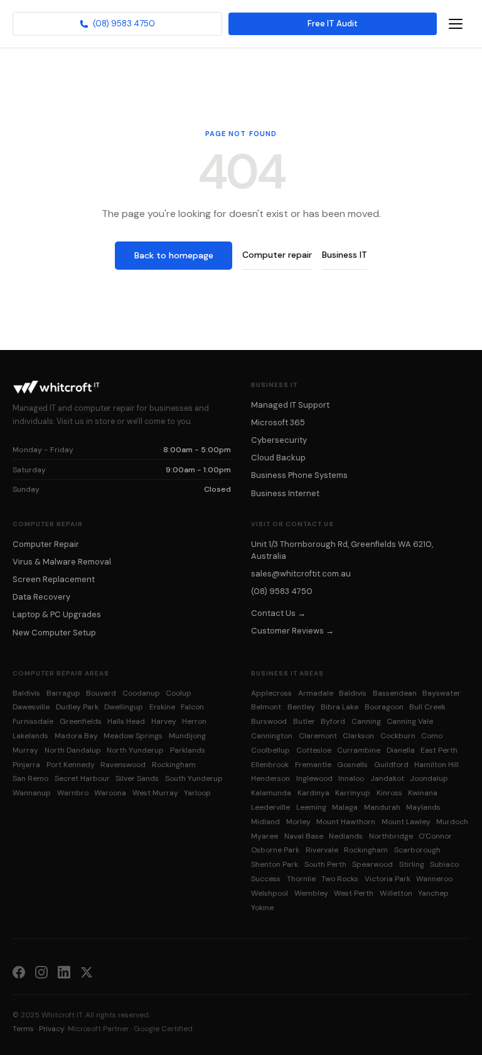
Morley (298, 822)
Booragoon (384, 707)
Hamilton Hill (436, 765)
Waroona (110, 793)
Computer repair (277, 254)
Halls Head (126, 721)
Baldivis (26, 693)
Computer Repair (46, 544)
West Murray (155, 793)
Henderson (270, 778)
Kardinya (313, 793)
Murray (25, 750)
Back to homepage (173, 255)
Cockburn (397, 736)
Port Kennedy (70, 765)
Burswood (269, 721)
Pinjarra (26, 765)
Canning (366, 721)
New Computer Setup (54, 632)
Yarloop (197, 793)
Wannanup (32, 793)
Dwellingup (123, 707)
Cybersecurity (279, 440)
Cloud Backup (278, 457)
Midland (265, 822)
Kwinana (422, 793)
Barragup (63, 693)
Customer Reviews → (292, 630)
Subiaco (444, 864)
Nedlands (346, 836)
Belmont (266, 707)
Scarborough (417, 850)
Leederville (270, 807)
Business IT (344, 254)
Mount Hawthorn (345, 822)
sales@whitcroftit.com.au (301, 573)
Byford (333, 721)
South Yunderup (194, 778)
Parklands (187, 750)
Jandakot (387, 778)
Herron (194, 721)
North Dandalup (73, 750)
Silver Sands (137, 778)
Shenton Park (274, 864)
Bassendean (395, 693)
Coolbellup (270, 750)
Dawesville (31, 707)
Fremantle (313, 765)
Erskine (162, 707)
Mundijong (187, 736)
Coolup (178, 693)
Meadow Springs (133, 736)
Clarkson (358, 736)
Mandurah (382, 807)
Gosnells (352, 765)
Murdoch (452, 822)
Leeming (311, 807)
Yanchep (433, 893)
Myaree (264, 836)
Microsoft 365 (278, 422)
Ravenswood (123, 765)
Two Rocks (339, 879)
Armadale (315, 693)
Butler (304, 721)
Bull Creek (427, 707)
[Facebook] (19, 971)
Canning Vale (410, 721)
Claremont (318, 736)
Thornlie (301, 879)
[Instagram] (41, 971)
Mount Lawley (406, 822)
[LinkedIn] (64, 971)
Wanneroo (434, 879)
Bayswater (441, 693)
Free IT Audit (333, 23)
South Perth (325, 864)
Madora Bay (76, 736)
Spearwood (372, 864)
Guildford (391, 765)
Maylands (423, 807)
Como (431, 736)
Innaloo (351, 778)
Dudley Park (77, 707)
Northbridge (391, 836)
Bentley (301, 707)
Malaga (345, 807)
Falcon (192, 707)
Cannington (271, 736)
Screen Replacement (54, 579)
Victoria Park (387, 879)
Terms (23, 1029)
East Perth (439, 750)
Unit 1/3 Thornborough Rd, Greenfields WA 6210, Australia (342, 550)
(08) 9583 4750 (124, 23)
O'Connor (435, 836)
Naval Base (303, 836)
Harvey (163, 721)
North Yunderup (135, 750)
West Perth (353, 893)
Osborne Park (275, 850)
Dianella (401, 750)
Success (266, 879)
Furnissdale (33, 721)
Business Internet (285, 493)
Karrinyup (352, 793)
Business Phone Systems (299, 475)
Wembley (311, 893)
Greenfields (81, 721)
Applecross (271, 693)
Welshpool (269, 893)
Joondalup (429, 778)
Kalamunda (271, 793)
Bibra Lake (339, 707)
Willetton (396, 893)
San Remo (30, 778)
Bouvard (101, 693)
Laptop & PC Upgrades (57, 614)
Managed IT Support (290, 405)
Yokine (262, 908)
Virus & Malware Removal (62, 561)
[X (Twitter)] (86, 971)
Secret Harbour (82, 778)
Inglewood (314, 778)
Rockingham (174, 765)
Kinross (389, 793)
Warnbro (72, 793)
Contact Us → (278, 613)
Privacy (52, 1029)
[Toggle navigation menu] (455, 24)
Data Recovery (41, 596)
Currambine (358, 750)
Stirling (411, 864)
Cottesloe (313, 750)
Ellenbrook (270, 765)
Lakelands (30, 736)
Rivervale (322, 850)
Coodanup (141, 693)
